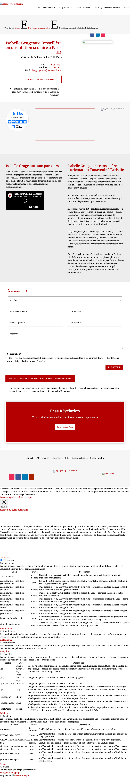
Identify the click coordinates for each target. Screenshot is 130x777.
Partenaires (57, 458)
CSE (67, 458)
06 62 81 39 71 (55, 67)
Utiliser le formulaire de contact (39, 79)
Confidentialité (97, 458)
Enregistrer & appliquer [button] (11, 772)
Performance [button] (6, 640)
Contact (126, 7)
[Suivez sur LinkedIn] (97, 34)
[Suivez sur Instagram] (103, 34)
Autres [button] (3, 764)
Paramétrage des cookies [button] (11, 497)
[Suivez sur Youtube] (31, 477)
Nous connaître (49, 7)
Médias (45, 458)
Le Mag (98, 7)
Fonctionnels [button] (6, 628)
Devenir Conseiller (112, 7)
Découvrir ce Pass (65, 427)
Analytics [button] (4, 651)
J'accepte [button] (28, 497)
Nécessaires (8, 560)
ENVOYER (114, 367)
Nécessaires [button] (5, 557)
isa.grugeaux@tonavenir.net (47, 70)
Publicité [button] (4, 713)
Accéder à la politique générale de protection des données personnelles (40, 378)
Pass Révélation (65, 411)
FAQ (38, 458)
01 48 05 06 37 (54, 64)
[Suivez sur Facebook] (92, 34)
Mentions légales (79, 458)
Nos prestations (65, 7)
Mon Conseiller (83, 7)
